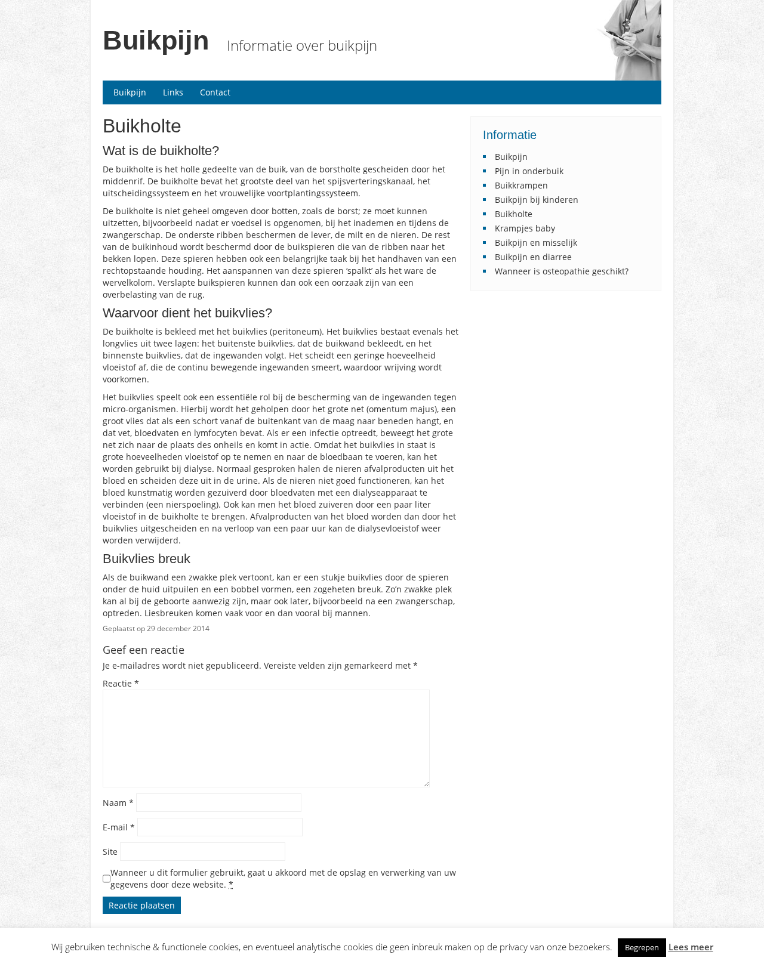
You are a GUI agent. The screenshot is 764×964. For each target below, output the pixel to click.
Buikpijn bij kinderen (536, 199)
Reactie (121, 683)
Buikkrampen (521, 185)
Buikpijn (156, 40)
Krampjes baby (525, 228)
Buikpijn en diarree (533, 256)
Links (173, 92)
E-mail (119, 827)
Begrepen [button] (642, 947)
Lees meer (690, 947)
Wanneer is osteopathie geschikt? (562, 271)
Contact (215, 92)
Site (110, 851)
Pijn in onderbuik (529, 171)
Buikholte (513, 214)
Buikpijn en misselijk (536, 242)
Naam (118, 802)
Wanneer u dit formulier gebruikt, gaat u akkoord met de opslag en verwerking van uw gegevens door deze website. (283, 878)
